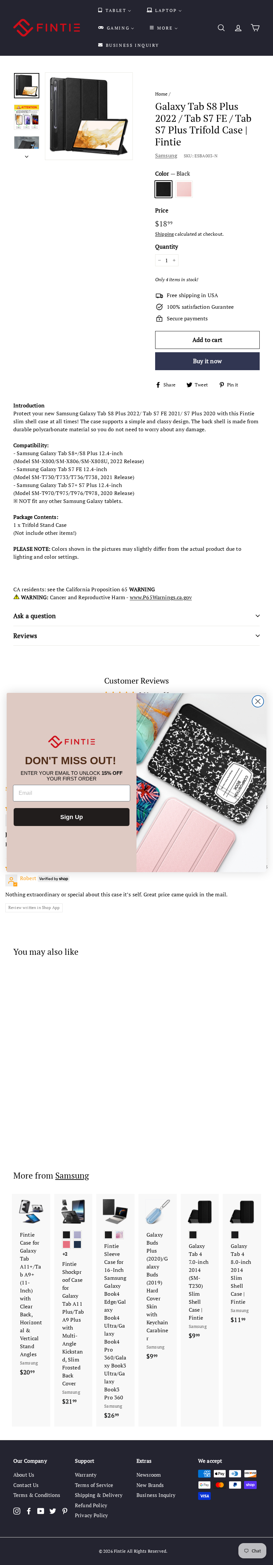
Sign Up (71, 817)
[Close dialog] (258, 701)
